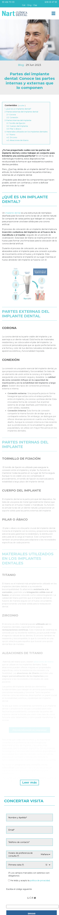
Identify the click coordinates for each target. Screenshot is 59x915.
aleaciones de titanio (44, 661)
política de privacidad (40, 880)
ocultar (21, 105)
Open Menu (53, 14)
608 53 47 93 (51, 2)
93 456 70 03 (8, 2)
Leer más (29, 782)
